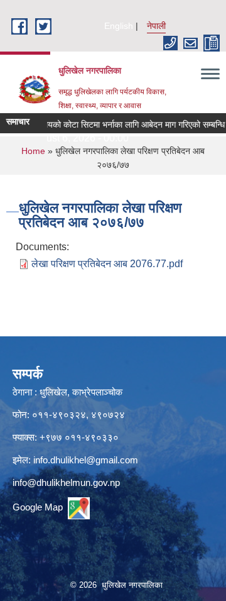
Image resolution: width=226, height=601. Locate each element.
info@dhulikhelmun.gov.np (66, 482)
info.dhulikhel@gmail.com (85, 460)
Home (33, 151)
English (118, 26)
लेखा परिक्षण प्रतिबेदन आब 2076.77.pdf (107, 263)
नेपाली (156, 26)
